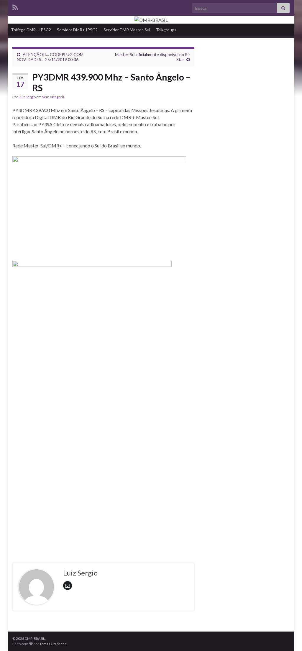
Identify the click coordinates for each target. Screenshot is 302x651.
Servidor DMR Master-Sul (127, 29)
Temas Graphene (53, 644)
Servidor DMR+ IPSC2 (77, 29)
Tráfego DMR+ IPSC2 (31, 29)
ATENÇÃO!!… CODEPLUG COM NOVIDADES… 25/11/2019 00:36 (50, 57)
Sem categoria (53, 97)
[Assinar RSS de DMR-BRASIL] (15, 6)
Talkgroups (166, 29)
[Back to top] (288, 637)
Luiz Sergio (27, 97)
